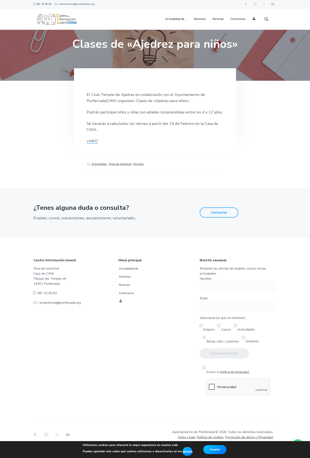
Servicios (125, 277)
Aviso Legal (186, 437)
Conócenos (126, 293)
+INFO (92, 141)
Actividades (99, 164)
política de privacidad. (234, 372)
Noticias (138, 164)
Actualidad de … (130, 269)
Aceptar (215, 449)
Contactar (219, 212)
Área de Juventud (120, 164)
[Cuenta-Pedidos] (254, 19)
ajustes (187, 451)
